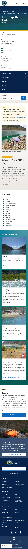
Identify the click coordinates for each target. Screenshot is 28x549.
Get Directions (6, 90)
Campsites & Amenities (10, 377)
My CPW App (18, 527)
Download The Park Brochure (10, 86)
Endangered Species (7, 487)
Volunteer (5, 82)
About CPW (5, 494)
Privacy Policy (10, 541)
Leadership (17, 497)
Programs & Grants (19, 484)
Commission (5, 500)
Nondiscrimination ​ (14, 544)
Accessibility (19, 541)
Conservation (5, 481)
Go (24, 98)
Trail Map (13, 415)
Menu (24, 3)
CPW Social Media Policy (19, 521)
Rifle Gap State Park (9, 13)
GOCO (16, 494)
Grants (16, 509)
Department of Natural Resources (14, 547)
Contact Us (17, 525)
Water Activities (8, 266)
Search (17, 3)
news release (20, 117)
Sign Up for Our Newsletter (6, 525)
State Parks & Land (8, 11)
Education (4, 484)
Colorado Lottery (6, 497)
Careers (4, 509)
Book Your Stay (6, 77)
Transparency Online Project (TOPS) (20, 500)
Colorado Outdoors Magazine (7, 521)
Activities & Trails (7, 98)
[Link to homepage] (14, 462)
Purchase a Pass (6, 73)
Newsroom (17, 481)
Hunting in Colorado (13, 454)
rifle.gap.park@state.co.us (7, 68)
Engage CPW (5, 512)
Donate (13, 469)
